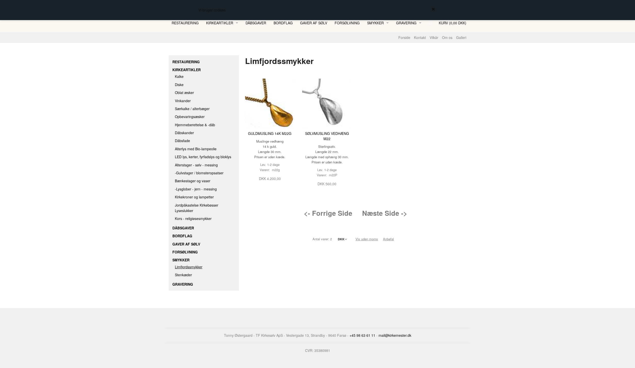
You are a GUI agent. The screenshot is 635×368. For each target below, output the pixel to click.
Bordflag (283, 22)
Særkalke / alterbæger (192, 108)
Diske (179, 84)
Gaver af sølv (313, 22)
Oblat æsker (184, 92)
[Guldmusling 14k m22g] (270, 102)
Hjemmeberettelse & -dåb (195, 124)
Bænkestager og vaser (192, 180)
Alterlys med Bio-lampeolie (196, 148)
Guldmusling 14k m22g (269, 133)
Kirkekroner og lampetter (194, 196)
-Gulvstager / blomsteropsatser (199, 172)
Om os (447, 37)
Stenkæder (183, 274)
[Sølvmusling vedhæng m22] (327, 102)
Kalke (179, 76)
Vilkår (434, 37)
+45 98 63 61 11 (362, 335)
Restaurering (185, 22)
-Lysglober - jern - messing (196, 188)
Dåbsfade (182, 140)
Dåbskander (184, 132)
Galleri (461, 37)
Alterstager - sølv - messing (196, 164)
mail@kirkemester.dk (395, 335)
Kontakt (420, 37)
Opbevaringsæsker (190, 116)
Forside (404, 37)
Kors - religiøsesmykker (193, 218)
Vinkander (183, 100)
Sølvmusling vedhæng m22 (327, 136)
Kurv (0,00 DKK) (452, 22)
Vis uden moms (366, 239)
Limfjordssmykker (188, 266)
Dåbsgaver (256, 22)
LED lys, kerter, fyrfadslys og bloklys (203, 156)
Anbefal (388, 239)
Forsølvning (347, 22)
